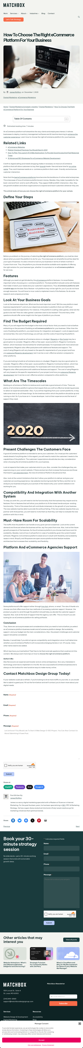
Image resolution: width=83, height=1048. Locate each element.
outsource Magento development (20, 353)
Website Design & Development (15, 1017)
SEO (63, 805)
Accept (41, 1040)
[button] (80, 1024)
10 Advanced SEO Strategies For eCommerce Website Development (34, 158)
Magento (54, 339)
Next (78, 826)
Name (9, 695)
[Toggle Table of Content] (65, 119)
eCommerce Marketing (27, 97)
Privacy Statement (48, 1045)
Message (10, 726)
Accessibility (38, 1017)
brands (42, 166)
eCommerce (41, 280)
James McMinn (15, 92)
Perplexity (20, 787)
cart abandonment (20, 473)
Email (9, 705)
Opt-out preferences (34, 1045)
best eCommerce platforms (25, 177)
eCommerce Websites (16, 147)
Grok (29, 787)
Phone (9, 715)
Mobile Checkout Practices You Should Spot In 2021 (27, 150)
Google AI (39, 787)
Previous (6, 826)
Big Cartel (64, 339)
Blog (34, 1020)
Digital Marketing (10, 97)
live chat (44, 606)
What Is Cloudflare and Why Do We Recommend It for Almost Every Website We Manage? (67, 965)
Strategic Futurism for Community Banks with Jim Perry (38, 964)
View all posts (71, 940)
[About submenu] (26, 13)
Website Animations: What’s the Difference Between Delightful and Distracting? (14, 964)
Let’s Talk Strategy (13, 19)
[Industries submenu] (38, 13)
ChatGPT (8, 787)
